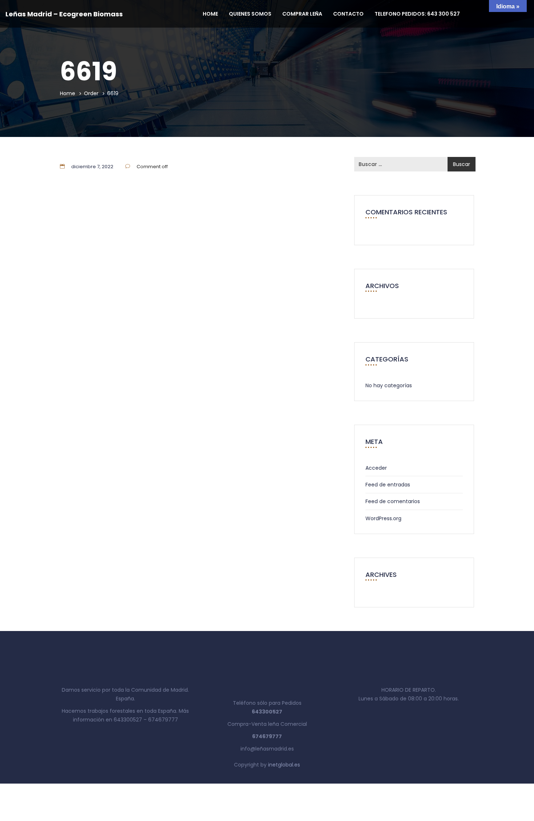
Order (91, 93)
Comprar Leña (302, 13)
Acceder (376, 468)
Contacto (348, 13)
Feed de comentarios (392, 501)
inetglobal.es (284, 764)
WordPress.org (383, 518)
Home (210, 13)
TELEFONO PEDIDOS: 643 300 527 (417, 13)
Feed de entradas (387, 484)
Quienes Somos (250, 13)
